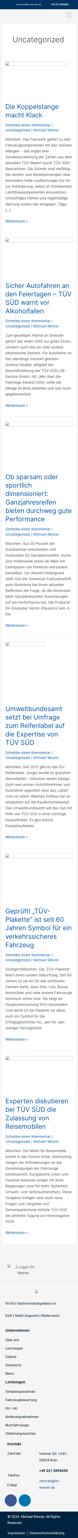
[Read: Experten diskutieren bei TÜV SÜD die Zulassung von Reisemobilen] (39, 1073)
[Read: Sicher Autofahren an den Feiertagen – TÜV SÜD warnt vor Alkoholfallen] (39, 257)
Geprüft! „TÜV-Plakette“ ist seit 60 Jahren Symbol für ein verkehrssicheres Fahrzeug (38, 928)
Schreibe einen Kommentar (28, 125)
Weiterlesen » (16, 220)
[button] (69, 14)
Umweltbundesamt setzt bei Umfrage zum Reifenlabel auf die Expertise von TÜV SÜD (35, 725)
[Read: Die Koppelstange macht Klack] (36, 79)
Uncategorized (17, 130)
